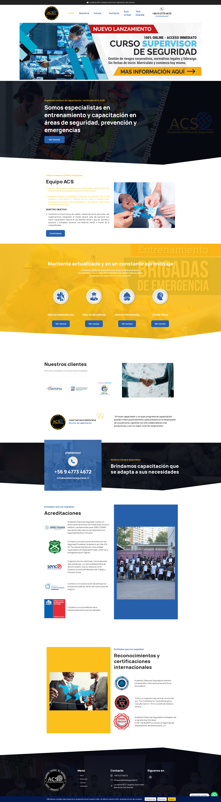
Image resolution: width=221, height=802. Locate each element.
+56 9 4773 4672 (161, 13)
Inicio (71, 13)
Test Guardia (140, 13)
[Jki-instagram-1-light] (150, 777)
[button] (214, 795)
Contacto (114, 13)
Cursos (97, 13)
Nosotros (84, 13)
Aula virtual (127, 13)
